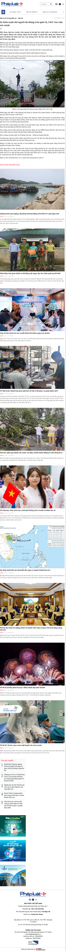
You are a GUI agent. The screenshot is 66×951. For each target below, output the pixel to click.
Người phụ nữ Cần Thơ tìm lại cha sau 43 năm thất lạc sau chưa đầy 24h (14, 787)
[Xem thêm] (63, 12)
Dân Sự (20, 18)
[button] (63, 4)
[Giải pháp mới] (40, 949)
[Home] (3, 12)
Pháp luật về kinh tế (31, 12)
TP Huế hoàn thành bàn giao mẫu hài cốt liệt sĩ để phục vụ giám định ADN (29, 391)
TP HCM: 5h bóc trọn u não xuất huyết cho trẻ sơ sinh (21, 745)
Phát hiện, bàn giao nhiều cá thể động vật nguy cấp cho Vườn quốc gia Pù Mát (30, 273)
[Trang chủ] (33, 894)
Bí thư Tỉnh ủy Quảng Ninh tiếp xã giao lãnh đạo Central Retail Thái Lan (14, 795)
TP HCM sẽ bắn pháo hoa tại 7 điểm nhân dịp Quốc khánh (22, 688)
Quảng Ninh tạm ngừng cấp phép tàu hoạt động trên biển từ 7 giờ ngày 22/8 (29, 214)
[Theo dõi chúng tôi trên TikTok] (59, 4)
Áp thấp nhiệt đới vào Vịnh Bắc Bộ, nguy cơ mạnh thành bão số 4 (25, 570)
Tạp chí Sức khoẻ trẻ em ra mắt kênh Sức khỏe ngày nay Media (25, 333)
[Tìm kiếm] (51, 4)
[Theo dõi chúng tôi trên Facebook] (56, 4)
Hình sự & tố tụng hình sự (50, 12)
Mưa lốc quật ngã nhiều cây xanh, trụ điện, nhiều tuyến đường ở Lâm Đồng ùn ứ (31, 453)
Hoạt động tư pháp (15, 12)
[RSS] (36, 899)
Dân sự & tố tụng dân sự (8, 18)
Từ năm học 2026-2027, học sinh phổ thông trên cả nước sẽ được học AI (28, 510)
